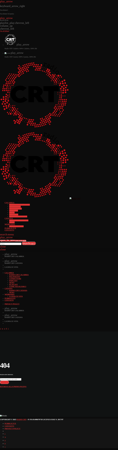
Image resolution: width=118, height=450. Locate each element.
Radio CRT (22, 420)
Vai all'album (4, 31)
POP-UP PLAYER (13, 240)
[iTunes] (5, 437)
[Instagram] (5, 440)
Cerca (29, 243)
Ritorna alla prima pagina (13, 387)
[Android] (5, 447)
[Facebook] (5, 444)
